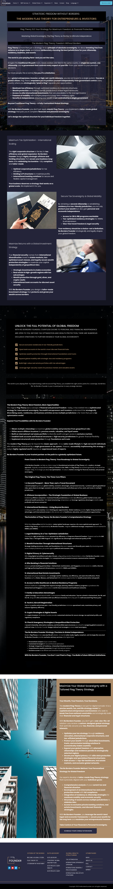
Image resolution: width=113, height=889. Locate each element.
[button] (16, 3)
